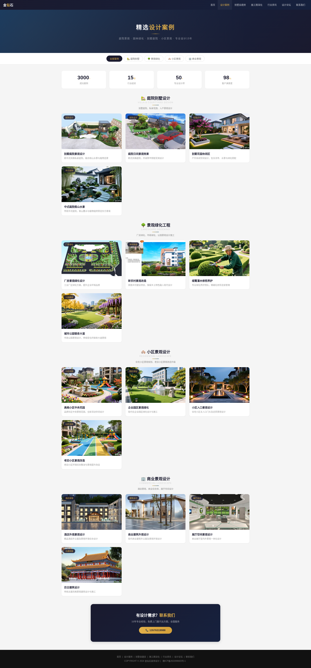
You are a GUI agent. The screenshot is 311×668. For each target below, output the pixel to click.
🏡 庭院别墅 (133, 58)
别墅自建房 (240, 5)
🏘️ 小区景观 (174, 58)
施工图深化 (256, 5)
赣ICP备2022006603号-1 (174, 661)
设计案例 (224, 5)
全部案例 (114, 58)
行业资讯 (272, 5)
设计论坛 (286, 5)
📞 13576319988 (155, 630)
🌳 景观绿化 (154, 58)
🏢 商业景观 (195, 58)
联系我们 (300, 5)
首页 (213, 5)
